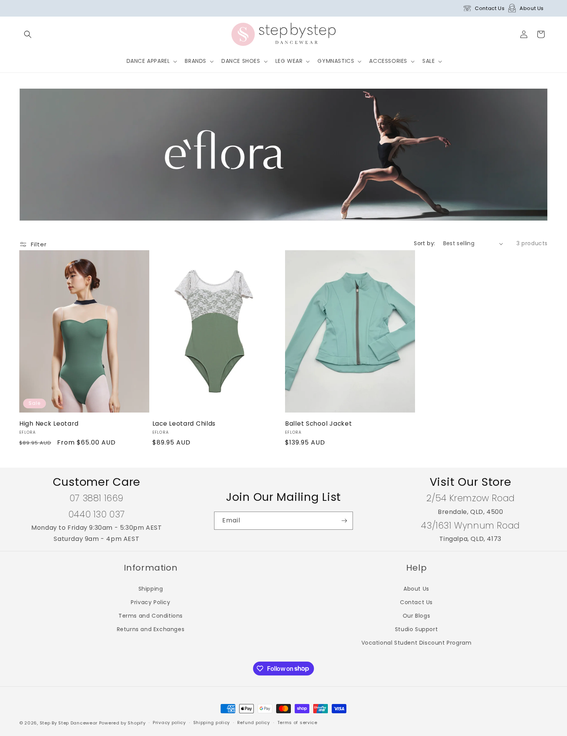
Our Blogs (416, 616)
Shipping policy (211, 722)
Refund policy (253, 722)
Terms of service (297, 722)
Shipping (150, 589)
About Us (532, 8)
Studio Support (416, 629)
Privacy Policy (150, 602)
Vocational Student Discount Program (416, 643)
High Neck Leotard (48, 423)
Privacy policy (169, 722)
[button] (27, 34)
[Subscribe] (344, 521)
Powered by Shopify (122, 723)
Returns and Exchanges (151, 629)
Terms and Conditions (150, 616)
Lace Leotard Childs (184, 423)
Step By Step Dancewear (69, 723)
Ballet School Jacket (318, 423)
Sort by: (424, 243)
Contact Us (490, 8)
